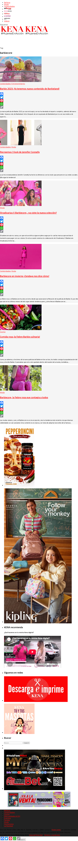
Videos (6, 21)
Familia (7, 820)
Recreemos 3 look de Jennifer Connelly (20, 152)
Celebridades (9, 6)
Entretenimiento (18, 84)
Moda (6, 4)
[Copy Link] (39, 107)
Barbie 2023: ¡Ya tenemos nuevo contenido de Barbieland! (29, 88)
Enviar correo (56, 830)
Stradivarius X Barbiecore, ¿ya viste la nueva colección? (28, 212)
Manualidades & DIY (12, 816)
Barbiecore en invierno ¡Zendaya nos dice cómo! (24, 276)
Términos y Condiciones (52, 835)
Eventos (7, 818)
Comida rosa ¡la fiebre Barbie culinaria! (20, 336)
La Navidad (8, 826)
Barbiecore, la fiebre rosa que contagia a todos (24, 397)
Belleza (7, 3)
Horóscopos (9, 824)
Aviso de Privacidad (36, 835)
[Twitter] (39, 97)
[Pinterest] (39, 100)
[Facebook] (39, 94)
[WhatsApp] (39, 103)
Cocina (2, 332)
